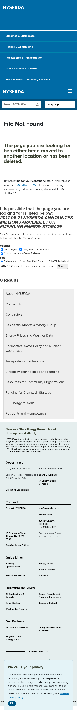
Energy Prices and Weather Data (29, 335)
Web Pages (10, 249)
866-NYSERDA (46, 521)
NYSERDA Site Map (26, 185)
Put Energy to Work (20, 403)
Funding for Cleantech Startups (28, 392)
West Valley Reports (16, 609)
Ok (12, 703)
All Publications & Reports (15, 595)
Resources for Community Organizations (35, 382)
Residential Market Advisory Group (31, 325)
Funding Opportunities (13, 565)
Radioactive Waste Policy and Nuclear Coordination (33, 348)
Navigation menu (70, 91)
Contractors (14, 314)
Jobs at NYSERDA (15, 576)
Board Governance (48, 475)
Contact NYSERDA (16, 508)
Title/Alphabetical (59, 261)
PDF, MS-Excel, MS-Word (36, 249)
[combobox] (18, 104)
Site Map (43, 576)
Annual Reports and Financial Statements (49, 595)
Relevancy (10, 261)
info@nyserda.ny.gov (49, 508)
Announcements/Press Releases (23, 253)
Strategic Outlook (47, 603)
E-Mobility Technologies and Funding (32, 372)
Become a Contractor (17, 627)
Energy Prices (45, 564)
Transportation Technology (25, 361)
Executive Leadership (17, 490)
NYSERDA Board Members (47, 482)
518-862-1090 (45, 515)
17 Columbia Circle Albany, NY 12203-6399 (16, 536)
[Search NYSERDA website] (37, 104)
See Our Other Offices (18, 545)
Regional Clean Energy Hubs (14, 638)
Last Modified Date (32, 261)
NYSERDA (13, 7)
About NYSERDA (18, 293)
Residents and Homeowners (26, 413)
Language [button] (53, 104)
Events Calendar (47, 570)
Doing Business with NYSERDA (49, 629)
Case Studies (13, 603)
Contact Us (14, 304)
